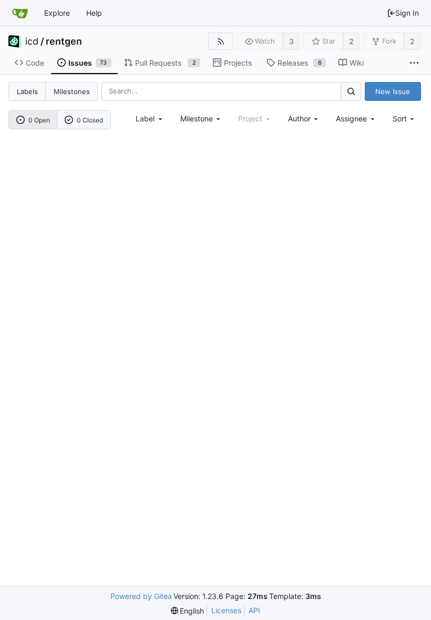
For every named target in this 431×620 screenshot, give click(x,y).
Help (94, 12)
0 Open (39, 120)
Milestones (72, 91)
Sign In (407, 12)
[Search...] (351, 91)
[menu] (404, 118)
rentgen (64, 41)
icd (31, 41)
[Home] (20, 13)
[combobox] (150, 118)
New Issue (392, 91)
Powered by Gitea (141, 596)
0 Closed (90, 120)
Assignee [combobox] (351, 118)
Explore (57, 12)
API (254, 610)
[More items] (414, 63)
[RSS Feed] (220, 41)
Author (299, 118)
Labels (27, 91)
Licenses (226, 610)
